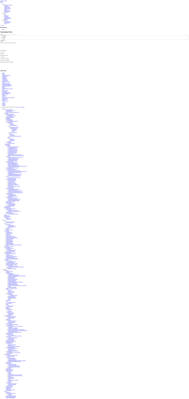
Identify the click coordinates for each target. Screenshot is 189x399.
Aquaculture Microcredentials (12, 210)
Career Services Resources (12, 320)
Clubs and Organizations (10, 262)
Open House (8, 218)
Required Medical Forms (12, 250)
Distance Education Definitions (13, 324)
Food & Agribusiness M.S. (10, 203)
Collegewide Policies (9, 273)
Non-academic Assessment (12, 359)
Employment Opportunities (6, 84)
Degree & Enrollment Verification (11, 288)
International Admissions (10, 117)
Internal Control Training (12, 384)
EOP (9, 126)
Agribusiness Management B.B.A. (13, 146)
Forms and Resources (9, 255)
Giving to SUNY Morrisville (10, 393)
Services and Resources (14, 125)
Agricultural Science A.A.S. (12, 148)
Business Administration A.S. (12, 163)
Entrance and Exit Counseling (11, 236)
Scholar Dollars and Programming (15, 136)
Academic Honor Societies (10, 110)
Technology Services (9, 309)
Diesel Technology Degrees (12, 160)
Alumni (5, 23)
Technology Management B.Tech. (13, 199)
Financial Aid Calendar (9, 238)
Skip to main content (3, 0)
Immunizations (8, 249)
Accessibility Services (9, 265)
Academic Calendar (9, 271)
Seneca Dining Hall (11, 291)
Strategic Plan (4, 95)
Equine (7, 176)
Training (9, 381)
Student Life (6, 19)
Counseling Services (11, 338)
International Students (7, 18)
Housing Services (11, 345)
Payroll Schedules (11, 378)
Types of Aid (8, 234)
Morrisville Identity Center (12, 297)
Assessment (8, 357)
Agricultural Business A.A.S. (12, 147)
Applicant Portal (4, 76)
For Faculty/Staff (7, 22)
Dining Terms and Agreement (12, 279)
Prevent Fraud (10, 385)
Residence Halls (6, 10)
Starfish (3, 94)
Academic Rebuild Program (12, 348)
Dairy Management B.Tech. (12, 151)
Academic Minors (7, 7)
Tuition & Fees (8, 224)
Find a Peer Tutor (11, 318)
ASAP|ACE (10, 122)
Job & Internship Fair (11, 322)
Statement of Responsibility (12, 283)
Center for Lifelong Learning (10, 208)
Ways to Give (10, 395)
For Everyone (6, 270)
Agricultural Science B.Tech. (12, 149)
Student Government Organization (11, 264)
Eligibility (11, 123)
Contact (3, 82)
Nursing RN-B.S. (11, 187)
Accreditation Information (6, 75)
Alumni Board (8, 392)
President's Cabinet (9, 387)
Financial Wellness (9, 242)
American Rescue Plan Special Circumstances (15, 326)
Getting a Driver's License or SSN (11, 256)
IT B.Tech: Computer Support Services (14, 191)
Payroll (9, 379)
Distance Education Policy (12, 280)
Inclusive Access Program (10, 340)
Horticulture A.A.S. (11, 153)
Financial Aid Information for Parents (12, 237)
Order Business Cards (9, 386)
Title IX (3, 96)
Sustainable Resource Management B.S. (14, 175)
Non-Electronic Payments (12, 226)
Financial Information (9, 325)
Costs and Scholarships (11, 204)
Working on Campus (11, 321)
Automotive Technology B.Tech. (13, 159)
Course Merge (8, 368)
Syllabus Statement (11, 356)
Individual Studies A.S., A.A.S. (13, 196)
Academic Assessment (11, 358)
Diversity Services (9, 293)
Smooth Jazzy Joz (11, 292)
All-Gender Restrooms (11, 302)
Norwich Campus (5, 90)
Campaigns (10, 394)
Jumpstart (9, 141)
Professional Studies (9, 193)
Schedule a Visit (8, 219)
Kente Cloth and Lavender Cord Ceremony (15, 335)
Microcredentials (8, 209)
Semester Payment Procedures (13, 331)
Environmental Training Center (7, 85)
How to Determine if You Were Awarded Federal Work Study (17, 330)
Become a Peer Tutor (11, 317)
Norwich (3, 38)
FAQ (13, 131)
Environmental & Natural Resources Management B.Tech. (17, 171)
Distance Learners (9, 323)
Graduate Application (9, 222)
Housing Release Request (12, 344)
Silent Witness (10, 314)
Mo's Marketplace (9, 303)
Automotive (8, 156)
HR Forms (10, 376)
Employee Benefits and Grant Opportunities (15, 375)
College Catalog (4, 80)
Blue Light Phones (11, 312)
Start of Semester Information (10, 251)
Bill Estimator (8, 235)
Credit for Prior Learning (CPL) (13, 121)
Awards (9, 372)
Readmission (8, 118)
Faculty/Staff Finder (9, 370)
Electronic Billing (11, 225)
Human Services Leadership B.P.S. (13, 184)
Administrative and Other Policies (13, 274)
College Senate (8, 363)
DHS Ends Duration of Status (11, 253)
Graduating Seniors (9, 334)
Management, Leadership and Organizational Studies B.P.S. (17, 166)
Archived (3, 37)
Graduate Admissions (9, 116)
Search (1, 34)
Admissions (4, 36)
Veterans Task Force (11, 143)
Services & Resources (13, 132)
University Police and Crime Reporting (8, 97)
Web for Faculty (4, 98)
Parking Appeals (10, 305)
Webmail (3, 100)
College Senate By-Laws (12, 364)
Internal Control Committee (12, 383)
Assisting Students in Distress (12, 337)
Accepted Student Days (10, 248)
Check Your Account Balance (12, 328)
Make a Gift (4, 87)
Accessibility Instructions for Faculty (12, 355)
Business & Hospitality (9, 161)
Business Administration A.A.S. (13, 162)
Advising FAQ (10, 349)
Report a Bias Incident (5, 92)
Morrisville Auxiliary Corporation (7, 88)
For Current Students (7, 315)
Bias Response (10, 294)
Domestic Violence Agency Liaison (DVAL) (15, 374)
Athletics (5, 9)
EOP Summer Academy (14, 128)
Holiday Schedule (11, 377)
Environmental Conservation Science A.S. (14, 172)
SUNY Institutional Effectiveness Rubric (14, 361)
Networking (10, 311)
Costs (5, 14)
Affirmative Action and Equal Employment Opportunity (17, 275)
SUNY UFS (10, 367)
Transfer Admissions (9, 120)
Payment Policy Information (12, 282)
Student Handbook (9, 351)
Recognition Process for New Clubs (11, 263)
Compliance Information (6, 81)
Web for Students (5, 99)
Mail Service (8, 300)
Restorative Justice (9, 306)
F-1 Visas (7, 254)
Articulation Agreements (12, 115)
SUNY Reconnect (9, 119)
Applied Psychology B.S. (12, 180)
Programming (12, 140)
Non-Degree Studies (7, 8)
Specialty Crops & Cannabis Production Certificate (16, 155)
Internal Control (8, 382)
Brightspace (4, 77)
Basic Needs (8, 319)
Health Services (8, 336)
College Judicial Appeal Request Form (14, 352)
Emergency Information (6, 83)
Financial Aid (6, 15)
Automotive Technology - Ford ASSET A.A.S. (15, 157)
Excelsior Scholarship (9, 246)
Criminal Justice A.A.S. (12, 194)
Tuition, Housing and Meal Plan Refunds (14, 332)
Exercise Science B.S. (11, 182)
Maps (7, 301)
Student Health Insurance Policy (13, 284)
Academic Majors (7, 6)
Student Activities (9, 260)
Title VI (9, 299)
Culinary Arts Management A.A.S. (13, 165)
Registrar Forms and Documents (13, 350)
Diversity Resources (11, 296)
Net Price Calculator (9, 229)
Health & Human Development (11, 179)
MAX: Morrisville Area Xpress (11, 341)
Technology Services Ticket (10, 389)
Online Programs (9, 202)
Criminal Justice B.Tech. (12, 195)
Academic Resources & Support (11, 316)
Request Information (7, 11)
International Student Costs (10, 257)
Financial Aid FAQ (9, 239)
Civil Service (10, 373)
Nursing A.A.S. (10, 185)
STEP (9, 137)
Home (3, 29)
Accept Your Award (9, 233)
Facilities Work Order (9, 369)
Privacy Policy (4, 91)
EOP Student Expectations (14, 127)
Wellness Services (11, 339)
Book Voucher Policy (11, 277)
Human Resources (9, 371)
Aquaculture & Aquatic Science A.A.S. (14, 170)
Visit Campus (6, 12)
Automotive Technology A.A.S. (13, 158)
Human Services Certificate (12, 183)
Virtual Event (4, 40)
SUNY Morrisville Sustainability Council (12, 112)
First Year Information (9, 333)
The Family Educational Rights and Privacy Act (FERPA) (17, 285)
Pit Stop (9, 290)
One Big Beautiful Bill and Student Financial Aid (14, 244)
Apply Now (2, 25)
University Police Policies (12, 287)
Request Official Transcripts (6, 93)
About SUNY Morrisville (8, 5)
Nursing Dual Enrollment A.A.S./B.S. (14, 186)
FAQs (9, 343)
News (3, 89)
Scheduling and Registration (10, 347)
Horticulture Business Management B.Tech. (15, 154)
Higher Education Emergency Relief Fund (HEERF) (16, 329)
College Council (8, 362)
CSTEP (9, 133)
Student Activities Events (12, 261)
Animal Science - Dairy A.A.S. (13, 150)
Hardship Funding (9, 232)
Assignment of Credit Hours (12, 276)
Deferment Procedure (11, 278)
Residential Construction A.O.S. (13, 168)
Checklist (13, 130)
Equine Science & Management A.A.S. (14, 177)
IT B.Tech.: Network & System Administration (15, 192)
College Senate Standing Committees (14, 366)
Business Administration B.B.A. (13, 164)
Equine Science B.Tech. (12, 178)
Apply (3, 72)
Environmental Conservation (10, 169)
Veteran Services (8, 142)
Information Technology (10, 188)
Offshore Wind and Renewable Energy (14, 211)
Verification (8, 231)
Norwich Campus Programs (10, 201)
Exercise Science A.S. (11, 181)
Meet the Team (12, 124)
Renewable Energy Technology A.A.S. (14, 198)
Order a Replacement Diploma (11, 396)
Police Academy (8, 212)
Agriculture (8, 145)
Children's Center (5, 79)
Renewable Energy (9, 197)
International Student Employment (11, 258)
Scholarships (6, 16)
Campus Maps (4, 78)
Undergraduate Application (10, 221)
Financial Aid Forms (9, 240)
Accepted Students (7, 17)
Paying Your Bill (10, 227)
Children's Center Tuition (12, 268)
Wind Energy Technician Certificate (13, 200)
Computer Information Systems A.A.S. (14, 189)
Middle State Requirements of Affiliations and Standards (17, 360)
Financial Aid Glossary (9, 241)
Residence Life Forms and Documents (14, 346)
